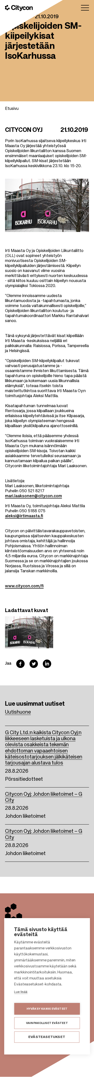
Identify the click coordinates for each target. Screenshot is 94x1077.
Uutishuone (18, 712)
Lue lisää (20, 992)
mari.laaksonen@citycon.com (33, 496)
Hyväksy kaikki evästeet (47, 1008)
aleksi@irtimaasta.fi (24, 516)
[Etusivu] (19, 8)
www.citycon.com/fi (24, 586)
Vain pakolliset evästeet (47, 1023)
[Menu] (85, 8)
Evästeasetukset (46, 1037)
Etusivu (12, 109)
